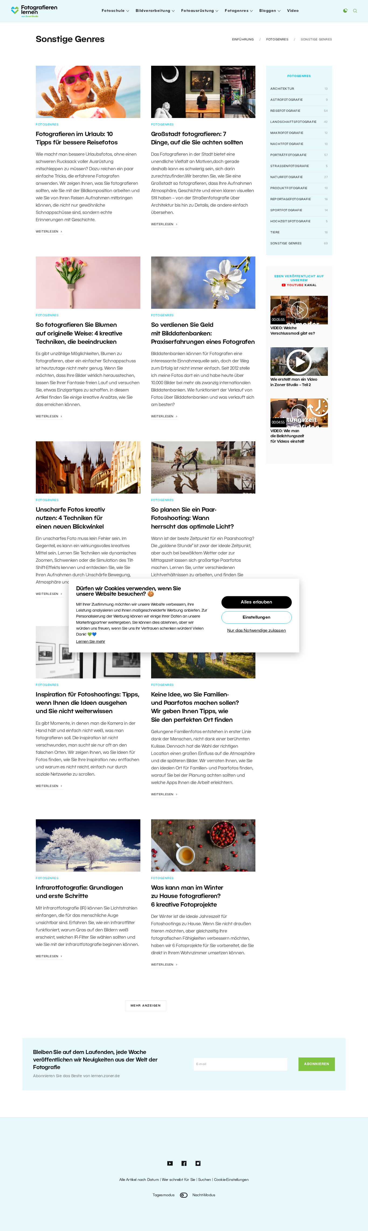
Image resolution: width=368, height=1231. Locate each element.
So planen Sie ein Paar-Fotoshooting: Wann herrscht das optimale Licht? (192, 518)
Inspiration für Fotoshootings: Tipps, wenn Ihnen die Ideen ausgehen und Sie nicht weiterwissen (87, 703)
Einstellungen (256, 617)
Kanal (301, 285)
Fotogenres (237, 10)
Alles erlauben (256, 602)
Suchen (204, 1179)
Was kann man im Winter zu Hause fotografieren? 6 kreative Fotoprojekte (187, 896)
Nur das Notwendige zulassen (256, 630)
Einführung (243, 39)
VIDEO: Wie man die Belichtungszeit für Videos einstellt (287, 436)
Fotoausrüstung (197, 10)
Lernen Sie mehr (90, 641)
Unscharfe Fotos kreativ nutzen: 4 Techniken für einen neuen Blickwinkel (70, 518)
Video (293, 10)
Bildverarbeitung (153, 10)
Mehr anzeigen (146, 1005)
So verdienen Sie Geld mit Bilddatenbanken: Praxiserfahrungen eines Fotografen (203, 334)
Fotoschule (113, 10)
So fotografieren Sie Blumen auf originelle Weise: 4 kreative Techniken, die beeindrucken (79, 334)
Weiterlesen (48, 231)
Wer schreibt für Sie (178, 1179)
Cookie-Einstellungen (231, 1179)
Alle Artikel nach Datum (139, 1179)
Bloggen (267, 10)
